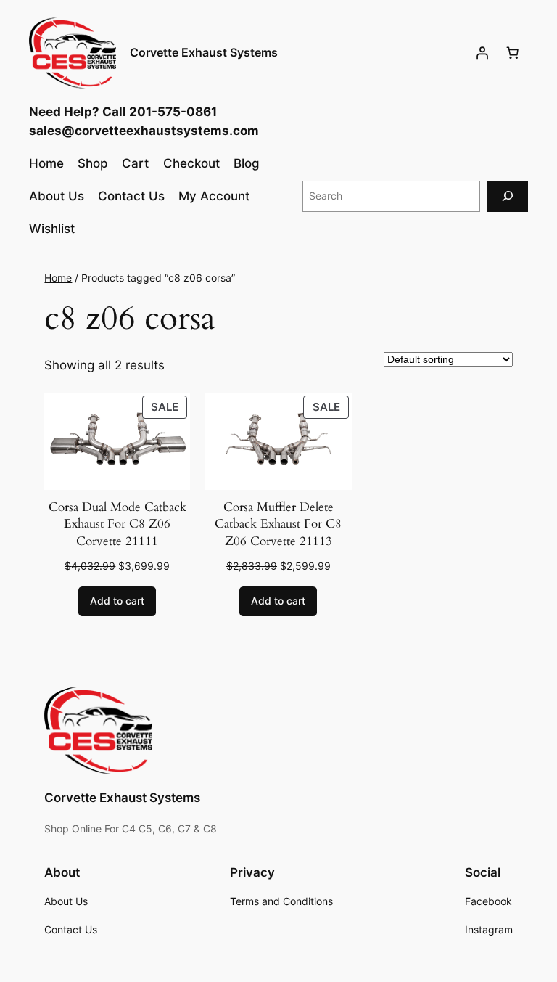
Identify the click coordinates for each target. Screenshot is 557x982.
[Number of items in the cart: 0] (513, 53)
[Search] (507, 196)
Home (58, 277)
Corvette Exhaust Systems (204, 52)
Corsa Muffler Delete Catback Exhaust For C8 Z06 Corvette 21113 (278, 524)
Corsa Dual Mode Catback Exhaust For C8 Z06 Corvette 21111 (117, 524)
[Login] (482, 53)
